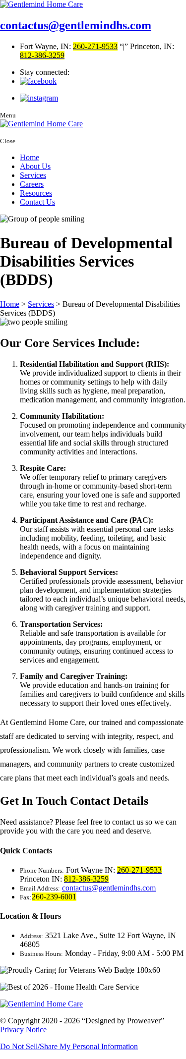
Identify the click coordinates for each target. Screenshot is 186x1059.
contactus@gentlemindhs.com (75, 25)
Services (33, 175)
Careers (32, 184)
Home (29, 157)
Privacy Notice (23, 1029)
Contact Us (37, 202)
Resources (36, 193)
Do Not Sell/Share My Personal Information (69, 1046)
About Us (35, 166)
